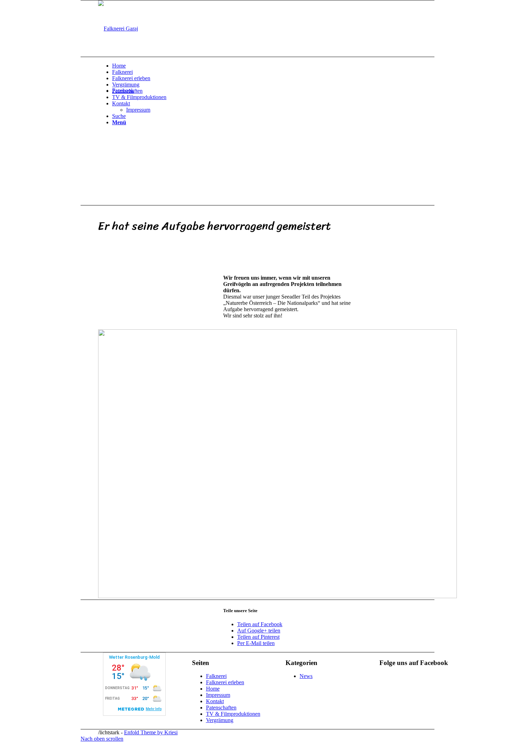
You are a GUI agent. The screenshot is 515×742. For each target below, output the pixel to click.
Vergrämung (219, 720)
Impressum (218, 695)
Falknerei (216, 676)
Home (213, 689)
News (306, 676)
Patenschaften (221, 707)
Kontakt (215, 701)
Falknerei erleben (225, 682)
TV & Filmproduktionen (233, 714)
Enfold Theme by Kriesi (151, 732)
